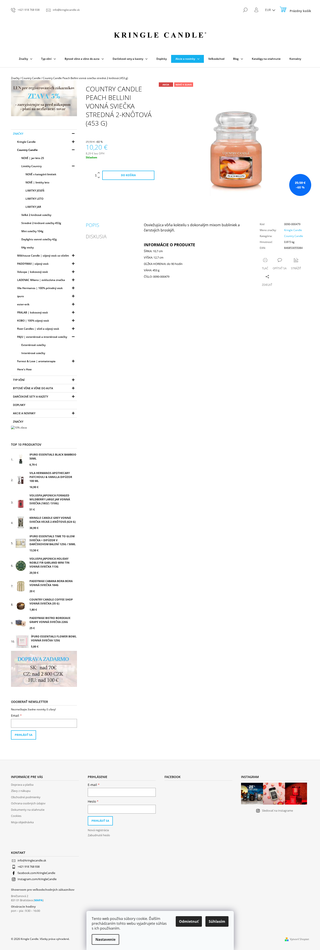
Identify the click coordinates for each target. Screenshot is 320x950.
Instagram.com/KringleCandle (37, 879)
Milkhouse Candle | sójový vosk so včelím (43, 255)
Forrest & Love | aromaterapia (36, 361)
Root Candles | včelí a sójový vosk (38, 329)
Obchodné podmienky (25, 797)
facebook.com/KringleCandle (36, 873)
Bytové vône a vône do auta (33, 388)
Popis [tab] (92, 225)
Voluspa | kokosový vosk (32, 272)
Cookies (16, 816)
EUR (268, 10)
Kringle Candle (26, 142)
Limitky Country (31, 166)
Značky (18, 134)
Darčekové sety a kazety (30, 396)
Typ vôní (19, 380)
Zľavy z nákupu (21, 791)
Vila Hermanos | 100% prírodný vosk (40, 288)
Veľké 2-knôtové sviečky (36, 215)
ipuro (20, 296)
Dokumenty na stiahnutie (27, 810)
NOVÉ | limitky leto (37, 182)
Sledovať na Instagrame (277, 810)
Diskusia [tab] (96, 236)
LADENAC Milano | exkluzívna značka (41, 280)
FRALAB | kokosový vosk (32, 312)
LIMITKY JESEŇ (35, 190)
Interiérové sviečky (33, 353)
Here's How (24, 369)
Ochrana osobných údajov (28, 803)
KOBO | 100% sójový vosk (33, 320)
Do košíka (128, 175)
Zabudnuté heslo (99, 835)
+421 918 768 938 (29, 867)
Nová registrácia (98, 830)
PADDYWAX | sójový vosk (33, 264)
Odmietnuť (189, 921)
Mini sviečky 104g (32, 231)
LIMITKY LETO (34, 199)
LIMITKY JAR (33, 207)
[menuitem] (26, 59)
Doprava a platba (22, 785)
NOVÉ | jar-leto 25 (32, 158)
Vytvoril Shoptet (299, 939)
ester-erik (23, 304)
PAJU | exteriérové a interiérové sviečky (42, 337)
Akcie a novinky (24, 413)
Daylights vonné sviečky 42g (39, 239)
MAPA (38, 900)
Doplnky (19, 405)
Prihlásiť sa (23, 735)
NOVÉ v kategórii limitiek (41, 174)
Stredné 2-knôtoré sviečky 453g (41, 223)
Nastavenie (105, 939)
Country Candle (27, 150)
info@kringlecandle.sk (32, 860)
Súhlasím (217, 921)
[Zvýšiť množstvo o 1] (99, 173)
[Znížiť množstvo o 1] (99, 177)
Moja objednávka (22, 822)
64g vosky (27, 247)
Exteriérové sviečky (33, 345)
